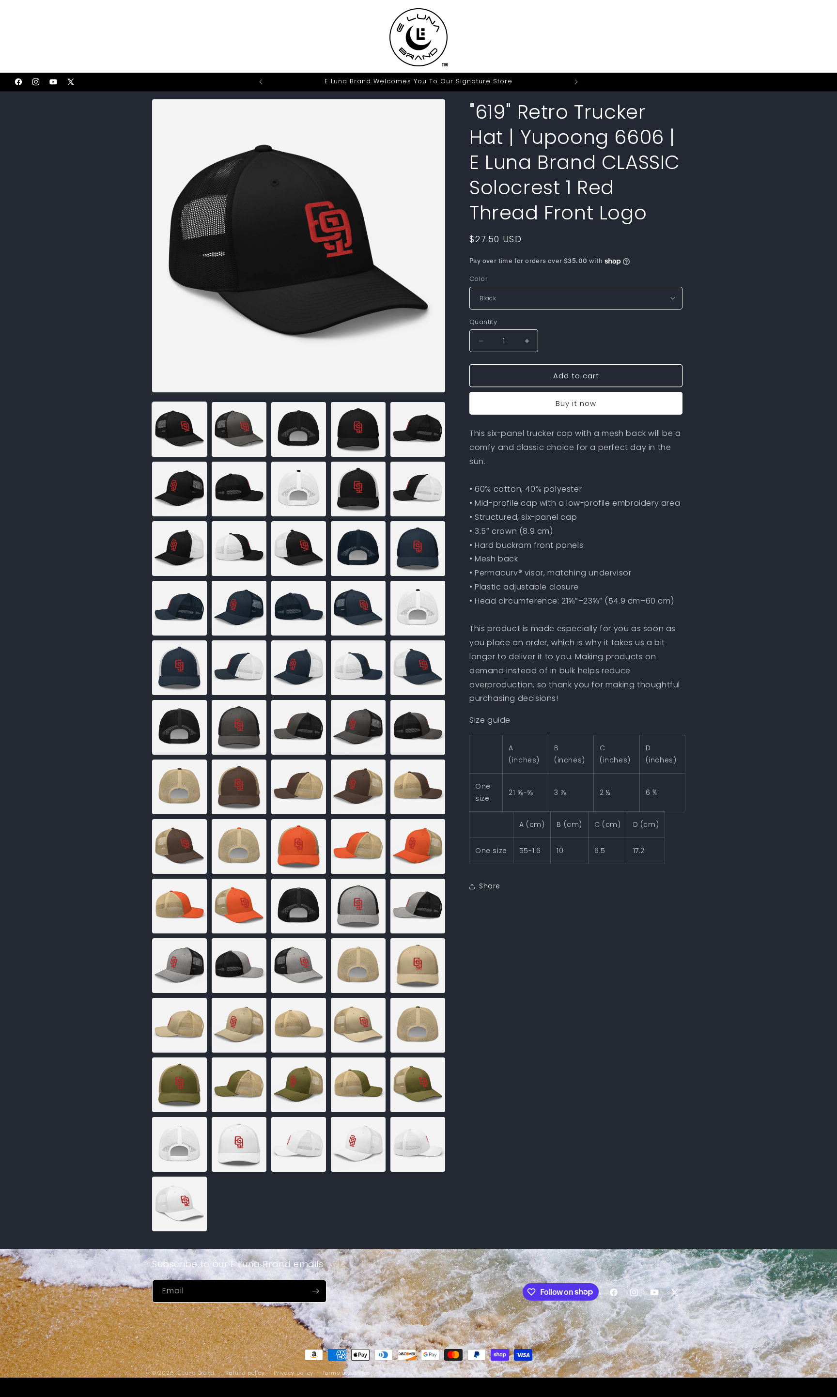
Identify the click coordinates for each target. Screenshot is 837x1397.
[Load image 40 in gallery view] (417, 846)
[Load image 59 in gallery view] (358, 1084)
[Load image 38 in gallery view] (298, 846)
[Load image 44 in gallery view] (358, 906)
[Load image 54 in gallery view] (358, 1025)
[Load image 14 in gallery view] (358, 548)
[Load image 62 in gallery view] (239, 1144)
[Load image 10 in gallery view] (417, 489)
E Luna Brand (196, 1373)
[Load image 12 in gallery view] (239, 548)
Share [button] (489, 886)
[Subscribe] (315, 1291)
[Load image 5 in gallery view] (417, 429)
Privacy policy (293, 1372)
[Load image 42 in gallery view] (239, 906)
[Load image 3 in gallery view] (298, 429)
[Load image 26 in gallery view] (179, 727)
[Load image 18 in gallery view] (298, 608)
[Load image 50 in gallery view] (417, 965)
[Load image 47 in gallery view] (239, 965)
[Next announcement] (576, 82)
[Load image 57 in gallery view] (239, 1084)
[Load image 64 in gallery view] (358, 1144)
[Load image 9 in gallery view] (358, 489)
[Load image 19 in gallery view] (358, 608)
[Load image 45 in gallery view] (417, 906)
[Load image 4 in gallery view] (358, 429)
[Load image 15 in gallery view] (417, 548)
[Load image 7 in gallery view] (239, 489)
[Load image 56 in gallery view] (179, 1084)
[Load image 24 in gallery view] (358, 667)
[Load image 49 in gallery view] (358, 965)
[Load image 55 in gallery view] (417, 1025)
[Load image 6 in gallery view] (179, 489)
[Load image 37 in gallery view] (239, 846)
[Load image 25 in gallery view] (417, 667)
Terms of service (346, 1372)
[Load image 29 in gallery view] (358, 727)
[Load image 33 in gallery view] (298, 787)
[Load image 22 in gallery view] (239, 667)
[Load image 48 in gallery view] (298, 965)
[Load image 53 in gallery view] (298, 1025)
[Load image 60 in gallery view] (417, 1084)
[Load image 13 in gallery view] (298, 548)
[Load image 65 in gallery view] (417, 1144)
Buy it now (576, 403)
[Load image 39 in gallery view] (358, 846)
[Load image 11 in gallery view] (179, 548)
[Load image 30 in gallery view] (417, 727)
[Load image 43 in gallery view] (298, 906)
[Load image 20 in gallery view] (417, 608)
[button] (20, 36)
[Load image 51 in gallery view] (179, 1025)
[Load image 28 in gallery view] (298, 727)
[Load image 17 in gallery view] (239, 608)
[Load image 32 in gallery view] (239, 787)
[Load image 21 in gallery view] (179, 667)
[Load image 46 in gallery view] (179, 965)
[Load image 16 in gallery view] (179, 608)
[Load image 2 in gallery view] (239, 429)
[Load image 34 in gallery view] (358, 787)
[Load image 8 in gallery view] (298, 489)
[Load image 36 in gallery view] (179, 846)
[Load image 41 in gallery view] (179, 906)
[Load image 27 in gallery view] (239, 727)
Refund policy (244, 1372)
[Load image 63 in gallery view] (298, 1144)
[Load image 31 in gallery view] (179, 787)
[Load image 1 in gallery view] (179, 429)
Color (478, 278)
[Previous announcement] (260, 82)
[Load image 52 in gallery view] (239, 1025)
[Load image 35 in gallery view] (417, 787)
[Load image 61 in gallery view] (179, 1144)
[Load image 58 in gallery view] (298, 1084)
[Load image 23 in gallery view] (298, 667)
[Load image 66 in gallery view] (179, 1204)
